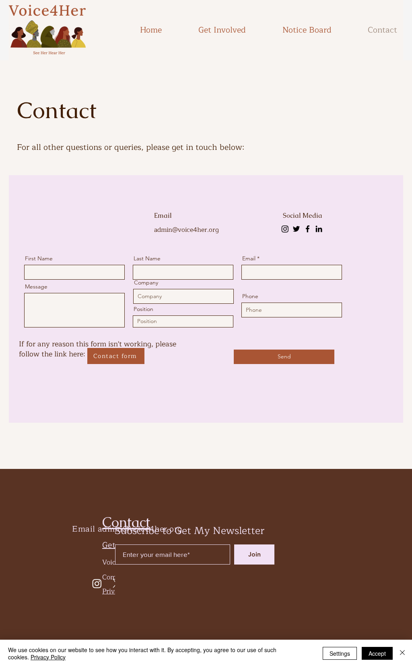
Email (248, 258)
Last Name (147, 258)
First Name (39, 258)
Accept (377, 653)
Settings (340, 653)
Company (146, 282)
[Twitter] (296, 228)
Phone (250, 296)
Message (36, 286)
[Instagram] (285, 228)
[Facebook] (307, 228)
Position (143, 309)
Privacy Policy (48, 657)
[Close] (402, 653)
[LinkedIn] (318, 228)
